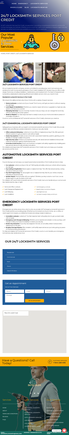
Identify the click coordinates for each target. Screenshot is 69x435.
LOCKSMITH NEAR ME (39, 7)
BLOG (27, 7)
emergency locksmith (51, 209)
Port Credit (10, 53)
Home (3, 53)
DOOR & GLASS (16, 7)
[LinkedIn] (38, 393)
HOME (14, 3)
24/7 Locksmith (24, 241)
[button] (21, 42)
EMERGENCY (23, 3)
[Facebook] (31, 393)
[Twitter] (34, 393)
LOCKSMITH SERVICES (39, 3)
